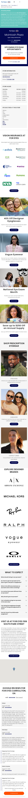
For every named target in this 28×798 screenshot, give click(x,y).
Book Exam (14, 230)
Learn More (14, 190)
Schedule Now (14, 58)
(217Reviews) (14, 42)
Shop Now (14, 385)
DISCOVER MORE (14, 564)
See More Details (4, 123)
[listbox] (14, 748)
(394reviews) (19, 697)
